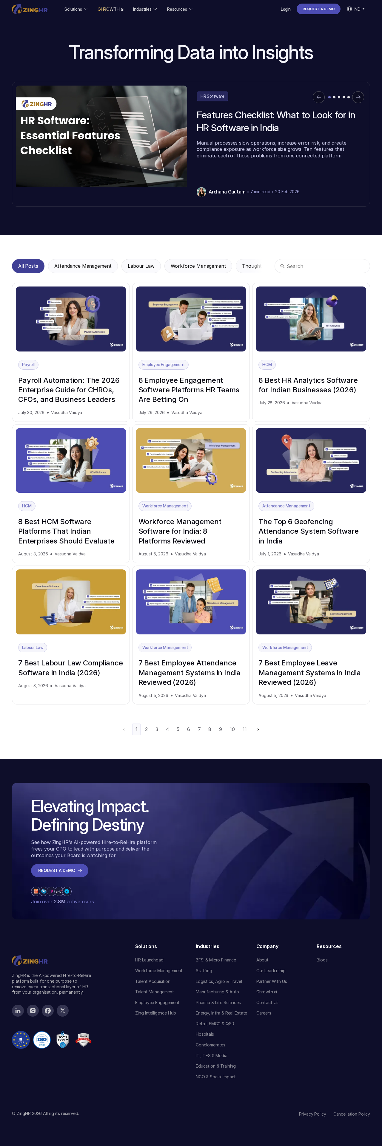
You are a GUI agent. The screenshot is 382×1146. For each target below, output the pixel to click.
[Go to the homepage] (30, 949)
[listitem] (191, 144)
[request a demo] (319, 9)
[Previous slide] (319, 97)
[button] (76, 9)
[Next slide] (358, 97)
